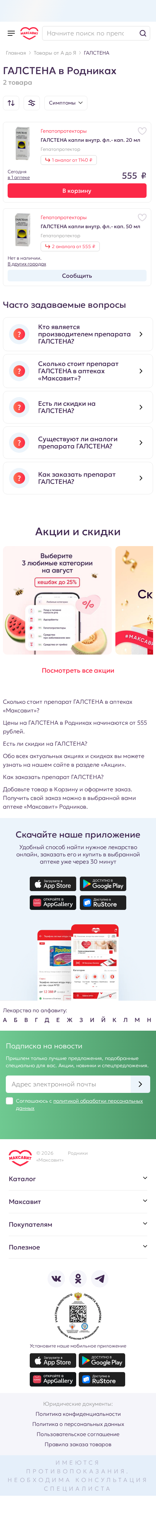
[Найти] (143, 33)
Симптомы (62, 102)
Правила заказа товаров (78, 1444)
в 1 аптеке (19, 177)
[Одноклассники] (78, 1278)
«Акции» (112, 764)
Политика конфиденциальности (78, 1413)
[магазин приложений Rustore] (103, 902)
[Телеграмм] (99, 1278)
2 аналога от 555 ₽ (73, 246)
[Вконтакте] (56, 1278)
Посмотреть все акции (78, 670)
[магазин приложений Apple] (53, 884)
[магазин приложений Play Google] (103, 884)
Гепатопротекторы (64, 131)
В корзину (76, 190)
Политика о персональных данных (78, 1424)
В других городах (27, 264)
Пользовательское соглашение (78, 1434)
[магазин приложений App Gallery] (53, 902)
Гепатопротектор (60, 149)
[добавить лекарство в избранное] (142, 131)
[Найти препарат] (96, 33)
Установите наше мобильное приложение (78, 1346)
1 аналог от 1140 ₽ (72, 160)
